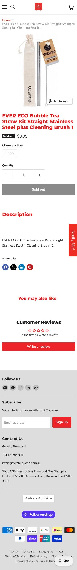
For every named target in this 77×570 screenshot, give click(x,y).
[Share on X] (13, 267)
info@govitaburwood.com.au (21, 463)
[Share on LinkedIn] (21, 267)
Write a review (38, 346)
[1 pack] (10, 158)
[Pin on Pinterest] (30, 267)
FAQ (60, 552)
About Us (28, 552)
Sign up (62, 422)
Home (6, 20)
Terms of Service (15, 556)
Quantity (7, 165)
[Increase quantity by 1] (39, 174)
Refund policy (38, 556)
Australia (36, 498)
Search (14, 552)
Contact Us (46, 552)
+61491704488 (12, 455)
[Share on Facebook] (5, 267)
